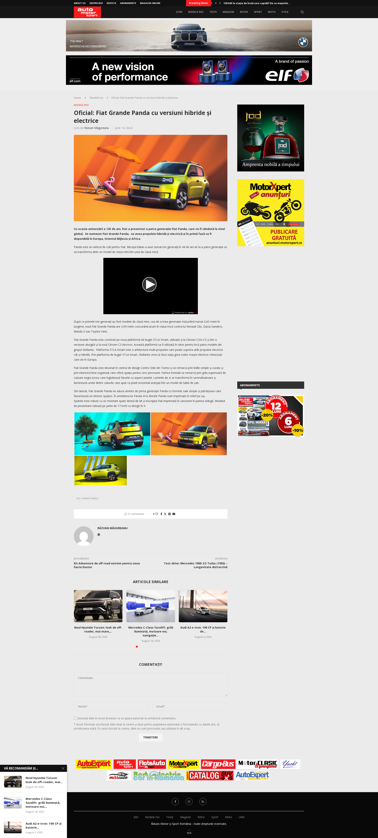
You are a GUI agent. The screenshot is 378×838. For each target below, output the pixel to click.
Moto (272, 12)
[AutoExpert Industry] (252, 775)
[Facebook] (175, 801)
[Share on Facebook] (161, 514)
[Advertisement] (266, 313)
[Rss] (202, 801)
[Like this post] (156, 514)
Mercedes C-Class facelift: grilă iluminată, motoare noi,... (43, 803)
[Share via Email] (173, 514)
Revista (111, 3)
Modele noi (196, 12)
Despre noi (96, 3)
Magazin (228, 12)
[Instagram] (189, 801)
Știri (179, 12)
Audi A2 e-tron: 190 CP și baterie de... (203, 629)
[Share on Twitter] (165, 514)
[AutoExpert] (94, 764)
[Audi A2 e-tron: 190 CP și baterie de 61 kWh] (203, 606)
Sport (258, 12)
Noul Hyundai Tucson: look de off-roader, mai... (44, 780)
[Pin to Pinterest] (169, 514)
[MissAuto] (119, 775)
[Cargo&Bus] (218, 764)
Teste (213, 12)
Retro (244, 12)
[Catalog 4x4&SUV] (209, 775)
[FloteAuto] (152, 764)
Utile (285, 12)
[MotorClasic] (257, 764)
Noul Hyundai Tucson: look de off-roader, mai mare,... (98, 629)
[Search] (302, 12)
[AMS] (125, 764)
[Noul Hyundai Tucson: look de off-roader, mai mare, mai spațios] (98, 606)
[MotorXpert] (183, 764)
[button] (216, 3)
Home (77, 97)
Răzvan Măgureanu (96, 128)
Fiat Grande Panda (87, 498)
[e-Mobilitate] (158, 775)
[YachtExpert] (290, 764)
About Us (80, 3)
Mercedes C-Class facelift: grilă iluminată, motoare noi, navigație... (150, 631)
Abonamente (128, 3)
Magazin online (150, 3)
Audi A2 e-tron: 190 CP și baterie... (43, 825)
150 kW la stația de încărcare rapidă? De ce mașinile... (256, 3)
